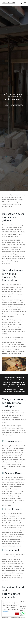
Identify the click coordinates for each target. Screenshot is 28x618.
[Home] (8, 3)
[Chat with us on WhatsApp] (23, 613)
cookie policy (6, 611)
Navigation (25, 2)
